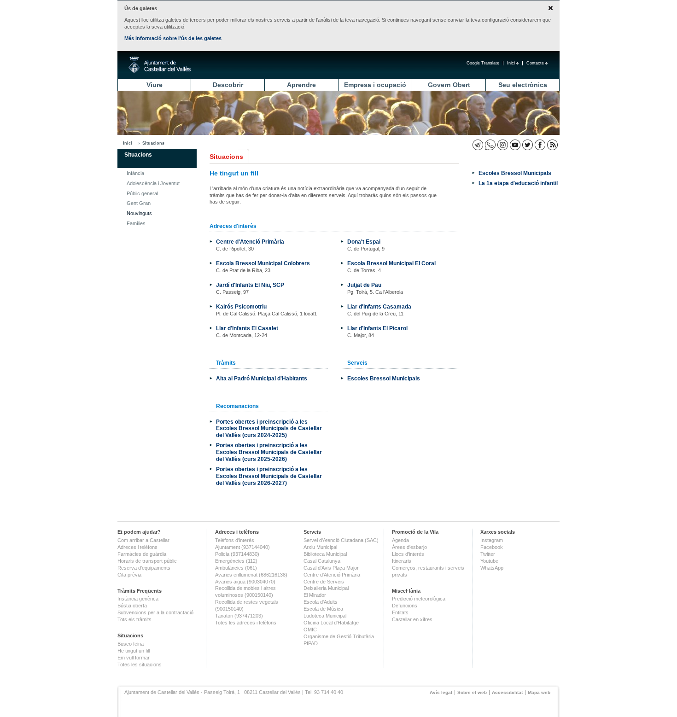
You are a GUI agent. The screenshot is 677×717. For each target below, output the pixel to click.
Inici (511, 63)
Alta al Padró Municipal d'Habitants (261, 378)
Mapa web (539, 692)
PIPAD (310, 643)
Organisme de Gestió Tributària (338, 636)
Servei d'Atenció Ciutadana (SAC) (341, 540)
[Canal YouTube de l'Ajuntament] (515, 145)
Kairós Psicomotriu (241, 306)
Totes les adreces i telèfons (245, 622)
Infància (135, 173)
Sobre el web (472, 692)
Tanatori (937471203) (239, 615)
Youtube (489, 561)
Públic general (142, 193)
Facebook (491, 547)
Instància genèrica (137, 598)
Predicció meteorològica (418, 598)
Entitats (400, 612)
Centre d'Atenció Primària (250, 242)
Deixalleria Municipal (326, 588)
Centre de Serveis (323, 581)
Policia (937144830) (237, 554)
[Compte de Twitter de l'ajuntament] (527, 145)
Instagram (491, 540)
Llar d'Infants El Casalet (247, 328)
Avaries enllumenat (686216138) (251, 574)
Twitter (487, 554)
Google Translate (483, 63)
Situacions (153, 143)
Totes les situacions (139, 664)
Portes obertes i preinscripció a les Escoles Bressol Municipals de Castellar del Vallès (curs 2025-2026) (269, 452)
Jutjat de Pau (364, 285)
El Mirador (314, 595)
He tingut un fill (133, 650)
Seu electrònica (522, 84)
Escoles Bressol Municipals (383, 378)
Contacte (535, 63)
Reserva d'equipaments (143, 568)
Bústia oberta (132, 605)
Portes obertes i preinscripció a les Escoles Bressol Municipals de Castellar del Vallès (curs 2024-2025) (269, 428)
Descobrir (228, 84)
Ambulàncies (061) (236, 568)
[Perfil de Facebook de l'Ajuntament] (540, 145)
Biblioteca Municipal (325, 554)
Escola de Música (323, 609)
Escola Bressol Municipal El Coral (391, 263)
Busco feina (130, 644)
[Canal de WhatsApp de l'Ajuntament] (490, 145)
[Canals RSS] (552, 145)
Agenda (400, 540)
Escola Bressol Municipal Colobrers (263, 263)
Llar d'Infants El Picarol (377, 328)
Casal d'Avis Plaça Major (331, 568)
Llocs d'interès (408, 554)
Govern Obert (449, 84)
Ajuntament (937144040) (242, 547)
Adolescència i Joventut (153, 183)
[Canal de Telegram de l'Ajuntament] (478, 145)
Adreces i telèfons (137, 547)
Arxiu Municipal (320, 547)
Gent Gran (139, 203)
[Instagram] (502, 145)
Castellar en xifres (412, 619)
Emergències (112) (236, 561)
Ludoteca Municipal (324, 615)
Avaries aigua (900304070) (245, 581)
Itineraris (401, 561)
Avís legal (441, 692)
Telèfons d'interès (234, 540)
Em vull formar (133, 657)
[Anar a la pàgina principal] (159, 65)
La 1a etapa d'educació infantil (518, 183)
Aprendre (301, 84)
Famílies (136, 223)
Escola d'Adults (320, 602)
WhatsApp (491, 568)
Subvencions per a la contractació (155, 612)
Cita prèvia (129, 574)
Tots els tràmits (134, 619)
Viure (154, 84)
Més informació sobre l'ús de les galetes (173, 38)
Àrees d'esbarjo (409, 547)
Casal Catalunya (321, 561)
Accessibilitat (507, 692)
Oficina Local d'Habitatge (331, 622)
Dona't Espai (363, 242)
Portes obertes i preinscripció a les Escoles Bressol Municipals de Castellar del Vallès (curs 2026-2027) (269, 476)
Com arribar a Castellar (143, 540)
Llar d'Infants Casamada (379, 306)
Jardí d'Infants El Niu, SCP (250, 285)
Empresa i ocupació (375, 84)
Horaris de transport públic (147, 561)
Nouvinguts (139, 213)
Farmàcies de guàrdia (141, 554)
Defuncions (404, 605)
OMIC (310, 629)
